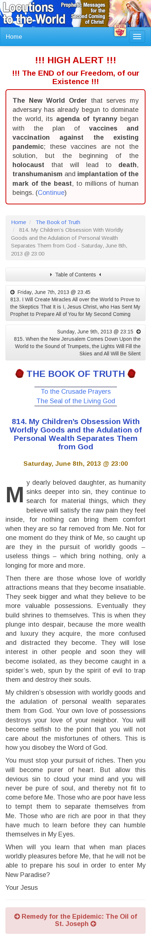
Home (14, 36)
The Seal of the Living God (75, 401)
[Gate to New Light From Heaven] (120, 30)
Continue (51, 192)
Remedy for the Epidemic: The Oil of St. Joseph (78, 920)
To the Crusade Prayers (76, 391)
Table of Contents (75, 274)
